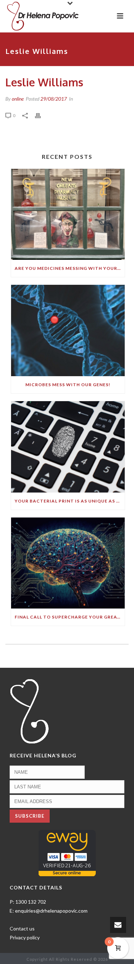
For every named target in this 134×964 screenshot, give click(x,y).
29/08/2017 (53, 99)
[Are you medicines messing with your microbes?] (68, 214)
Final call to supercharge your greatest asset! (70, 617)
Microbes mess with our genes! (67, 384)
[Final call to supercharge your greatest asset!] (68, 563)
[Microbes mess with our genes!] (68, 330)
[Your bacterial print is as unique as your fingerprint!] (68, 447)
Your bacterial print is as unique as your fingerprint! (70, 501)
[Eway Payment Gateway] (67, 852)
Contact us (22, 928)
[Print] (41, 115)
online (18, 99)
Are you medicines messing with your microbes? (70, 268)
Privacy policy (25, 937)
